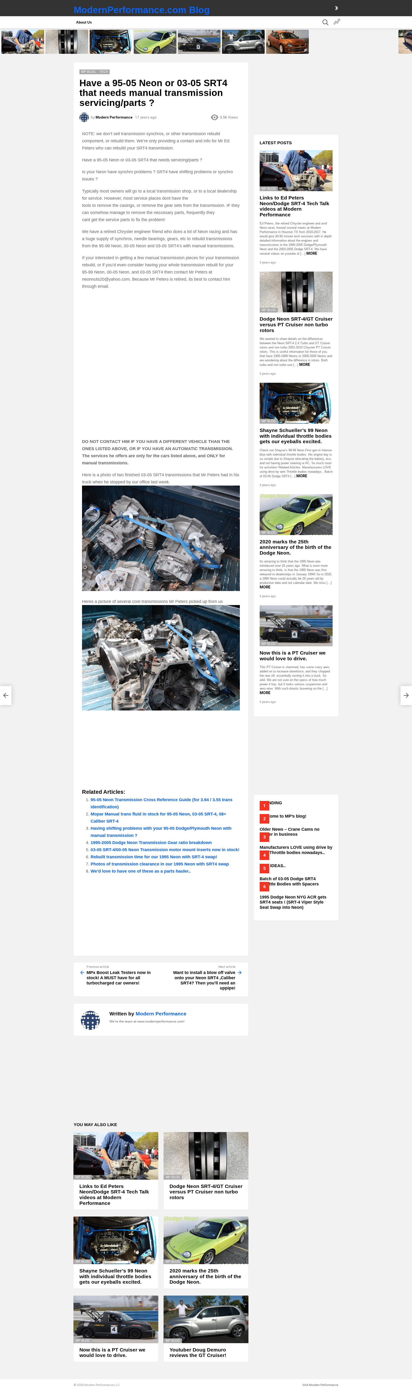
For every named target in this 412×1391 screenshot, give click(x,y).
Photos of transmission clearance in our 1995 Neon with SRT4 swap (160, 864)
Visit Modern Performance (320, 1385)
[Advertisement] (161, 328)
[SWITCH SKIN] (336, 8)
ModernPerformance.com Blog (142, 10)
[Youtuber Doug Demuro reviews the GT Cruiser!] (243, 42)
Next (409, 41)
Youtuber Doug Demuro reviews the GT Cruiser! (242, 48)
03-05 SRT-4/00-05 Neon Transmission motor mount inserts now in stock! (165, 849)
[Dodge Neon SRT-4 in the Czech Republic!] (287, 42)
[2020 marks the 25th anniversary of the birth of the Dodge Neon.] (155, 42)
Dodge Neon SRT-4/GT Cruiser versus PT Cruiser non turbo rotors (66, 47)
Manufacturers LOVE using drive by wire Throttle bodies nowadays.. (296, 850)
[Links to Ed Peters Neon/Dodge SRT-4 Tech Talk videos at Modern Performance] (22, 42)
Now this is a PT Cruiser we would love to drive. (196, 48)
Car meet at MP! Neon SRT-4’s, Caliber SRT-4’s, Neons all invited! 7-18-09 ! (337, 22)
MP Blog (83, 1177)
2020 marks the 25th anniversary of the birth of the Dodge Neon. (153, 47)
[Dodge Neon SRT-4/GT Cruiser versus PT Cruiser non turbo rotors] (67, 42)
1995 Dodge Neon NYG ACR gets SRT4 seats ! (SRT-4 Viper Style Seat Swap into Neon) (293, 902)
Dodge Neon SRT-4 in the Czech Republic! (287, 48)
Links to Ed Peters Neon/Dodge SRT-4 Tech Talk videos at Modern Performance (22, 47)
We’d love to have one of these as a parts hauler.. (141, 871)
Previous (2, 41)
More (311, 253)
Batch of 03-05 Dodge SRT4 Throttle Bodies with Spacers (289, 881)
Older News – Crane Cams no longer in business (289, 832)
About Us (84, 22)
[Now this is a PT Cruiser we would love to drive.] (199, 42)
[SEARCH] (325, 22)
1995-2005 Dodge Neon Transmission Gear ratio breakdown (151, 842)
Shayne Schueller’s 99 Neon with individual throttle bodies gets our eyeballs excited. (111, 47)
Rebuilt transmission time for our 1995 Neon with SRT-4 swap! (154, 856)
